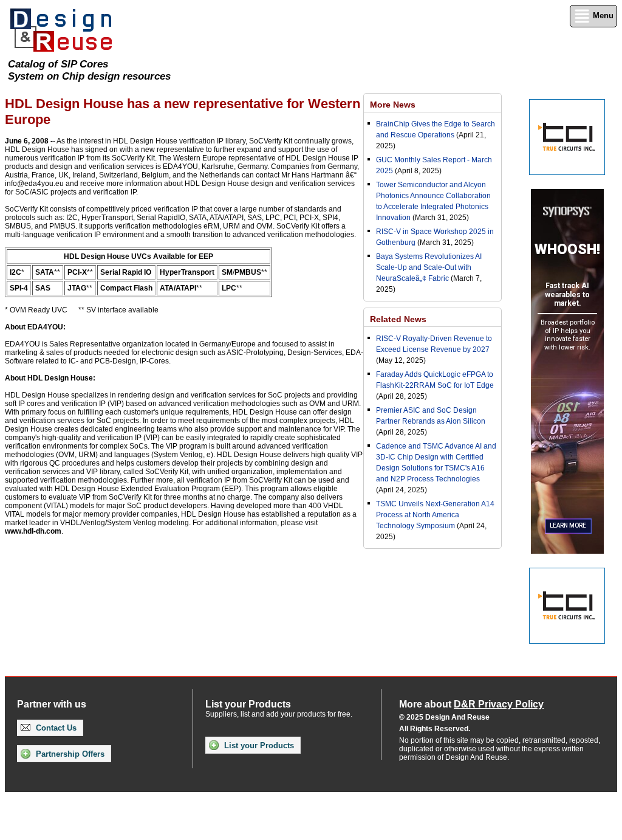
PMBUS (247, 272)
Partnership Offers (68, 754)
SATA (44, 272)
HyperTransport (187, 272)
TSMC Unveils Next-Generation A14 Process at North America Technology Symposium (435, 515)
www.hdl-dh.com (33, 531)
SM (227, 272)
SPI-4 (19, 288)
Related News (398, 319)
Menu (601, 15)
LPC (229, 288)
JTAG (76, 288)
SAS (42, 288)
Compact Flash (126, 288)
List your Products (258, 745)
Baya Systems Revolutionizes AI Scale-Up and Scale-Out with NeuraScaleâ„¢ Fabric (429, 267)
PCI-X (77, 272)
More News (392, 104)
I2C (15, 272)
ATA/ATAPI (178, 288)
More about (471, 704)
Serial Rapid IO (125, 272)
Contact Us (55, 727)
